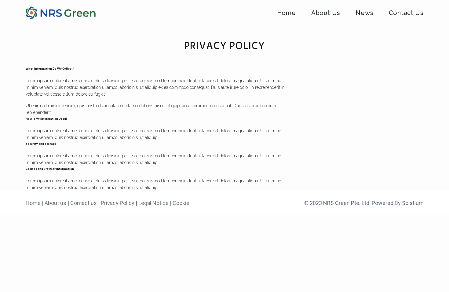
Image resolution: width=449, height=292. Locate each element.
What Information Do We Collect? (50, 69)
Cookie (181, 203)
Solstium (413, 203)
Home (33, 203)
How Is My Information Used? (46, 119)
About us (55, 203)
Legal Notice (153, 203)
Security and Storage (41, 144)
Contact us (83, 203)
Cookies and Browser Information (50, 169)
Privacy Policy (117, 203)
